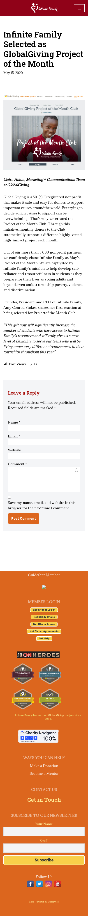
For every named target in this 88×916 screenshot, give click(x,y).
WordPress (53, 901)
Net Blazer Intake (44, 624)
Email (14, 436)
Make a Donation (44, 766)
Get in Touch (44, 799)
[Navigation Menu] (79, 8)
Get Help (44, 638)
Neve (31, 901)
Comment (17, 464)
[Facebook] (30, 884)
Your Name (44, 824)
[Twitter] (39, 884)
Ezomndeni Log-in (44, 609)
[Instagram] (48, 884)
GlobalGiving (56, 715)
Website (14, 450)
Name (14, 422)
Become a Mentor (44, 773)
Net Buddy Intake (44, 617)
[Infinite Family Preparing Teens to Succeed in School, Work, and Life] (44, 8)
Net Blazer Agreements (44, 631)
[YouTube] (57, 884)
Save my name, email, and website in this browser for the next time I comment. (41, 505)
